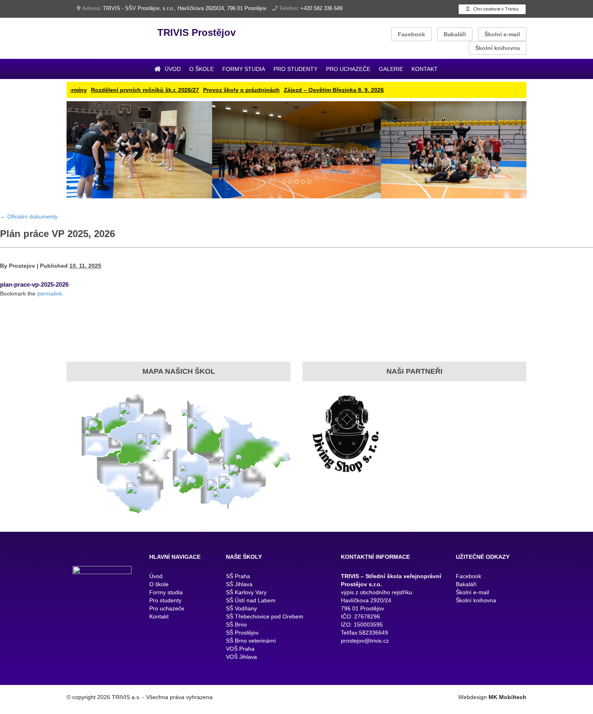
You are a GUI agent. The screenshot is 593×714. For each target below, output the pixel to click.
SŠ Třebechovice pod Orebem (264, 659)
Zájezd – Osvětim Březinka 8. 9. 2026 (297, 90)
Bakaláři (455, 34)
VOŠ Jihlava (241, 699)
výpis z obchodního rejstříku (376, 635)
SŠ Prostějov (242, 675)
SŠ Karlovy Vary (246, 635)
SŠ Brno (236, 667)
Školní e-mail (502, 34)
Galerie (391, 69)
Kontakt (424, 69)
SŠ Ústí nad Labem (251, 643)
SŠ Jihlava (239, 627)
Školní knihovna (497, 48)
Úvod (172, 69)
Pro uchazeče (348, 69)
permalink (49, 336)
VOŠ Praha (240, 691)
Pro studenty (295, 69)
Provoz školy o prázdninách (204, 90)
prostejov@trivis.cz (365, 683)
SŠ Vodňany (241, 651)
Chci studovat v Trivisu (495, 8)
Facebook (411, 34)
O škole (201, 69)
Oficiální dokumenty (29, 259)
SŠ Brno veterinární (251, 683)
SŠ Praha (238, 619)
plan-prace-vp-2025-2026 (34, 326)
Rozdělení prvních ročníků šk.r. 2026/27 (108, 90)
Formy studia (243, 69)
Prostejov (22, 308)
